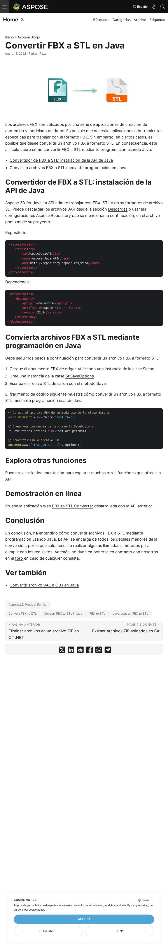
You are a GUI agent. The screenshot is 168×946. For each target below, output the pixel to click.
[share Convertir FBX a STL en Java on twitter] (62, 651)
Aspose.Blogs (29, 37)
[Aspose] (30, 6)
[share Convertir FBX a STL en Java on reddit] (80, 651)
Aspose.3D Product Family (27, 604)
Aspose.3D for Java (23, 203)
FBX (33, 124)
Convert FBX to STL (23, 613)
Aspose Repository (53, 215)
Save (101, 383)
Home (10, 19)
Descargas (118, 209)
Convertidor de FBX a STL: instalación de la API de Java (61, 160)
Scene (148, 369)
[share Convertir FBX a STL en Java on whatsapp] (98, 651)
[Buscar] (162, 6)
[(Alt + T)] (22, 19)
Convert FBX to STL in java (63, 613)
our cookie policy (34, 909)
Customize (48, 931)
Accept (84, 919)
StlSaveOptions (79, 376)
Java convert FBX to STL (130, 613)
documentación (49, 472)
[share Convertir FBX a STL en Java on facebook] (89, 651)
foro (19, 558)
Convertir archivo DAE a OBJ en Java (44, 585)
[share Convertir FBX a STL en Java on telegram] (108, 651)
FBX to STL (97, 613)
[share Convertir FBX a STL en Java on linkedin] (71, 651)
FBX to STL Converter (72, 506)
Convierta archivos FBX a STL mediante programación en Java (68, 167)
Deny (120, 931)
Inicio (9, 37)
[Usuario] (153, 6)
